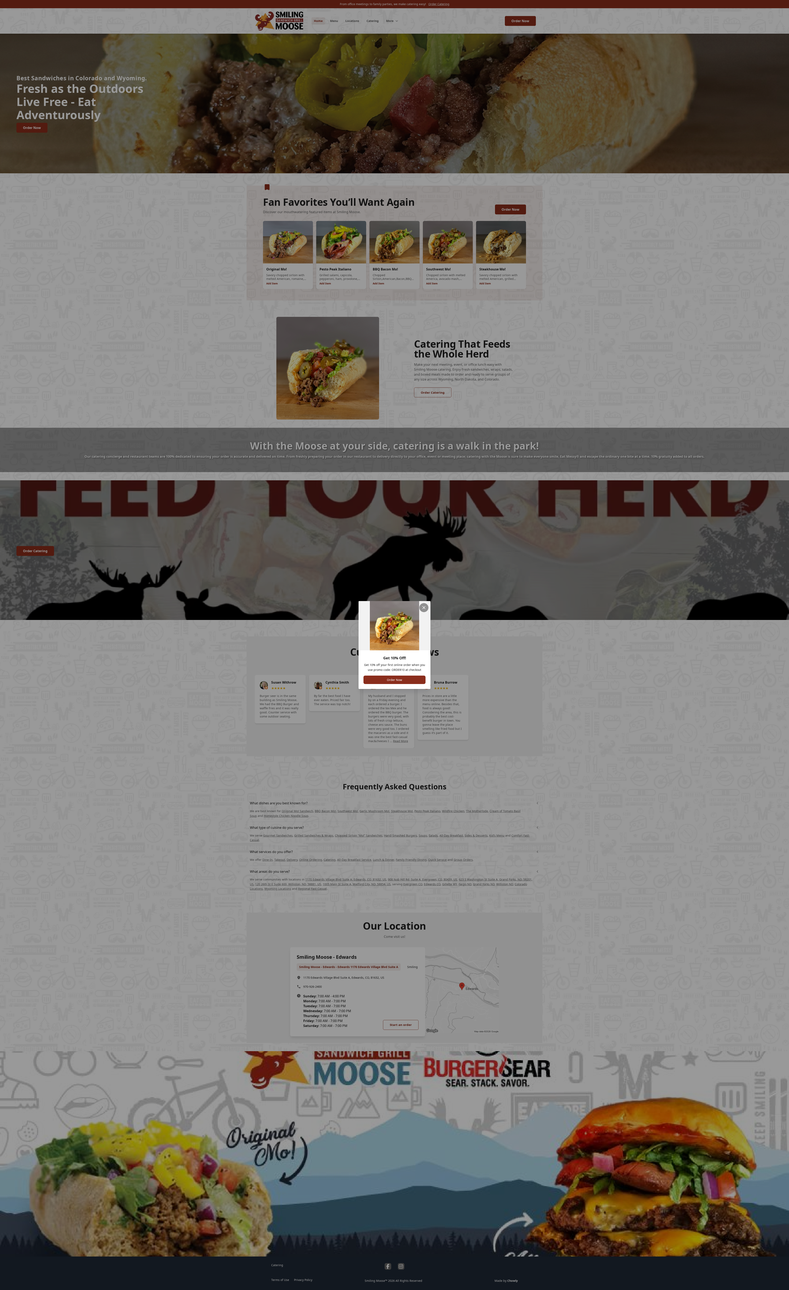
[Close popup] (423, 607)
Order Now (394, 680)
